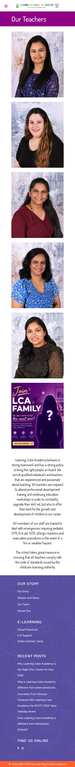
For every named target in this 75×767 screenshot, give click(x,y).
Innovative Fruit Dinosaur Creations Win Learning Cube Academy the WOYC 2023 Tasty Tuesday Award (37, 703)
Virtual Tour (24, 610)
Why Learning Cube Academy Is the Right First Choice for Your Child (36, 669)
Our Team (23, 604)
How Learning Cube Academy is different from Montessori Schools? (36, 723)
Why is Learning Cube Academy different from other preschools (36, 684)
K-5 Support (24, 635)
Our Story (23, 591)
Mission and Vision (28, 597)
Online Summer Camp (30, 641)
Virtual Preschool (27, 629)
